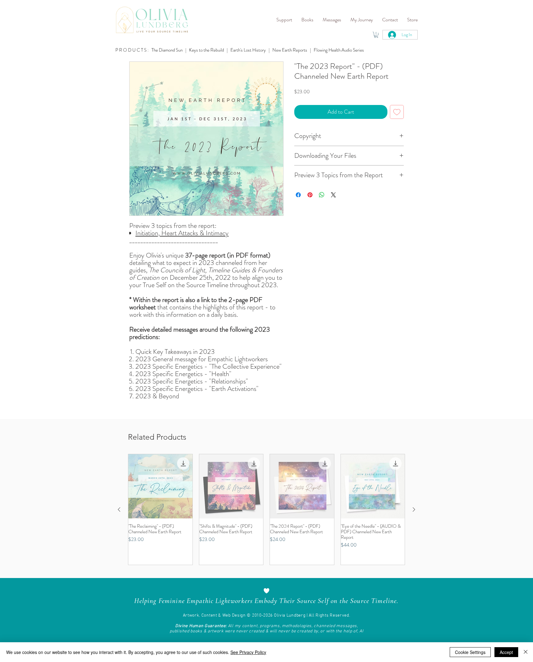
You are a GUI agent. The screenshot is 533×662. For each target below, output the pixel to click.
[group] (266, 509)
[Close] (525, 652)
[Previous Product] (119, 509)
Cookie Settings (470, 652)
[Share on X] (333, 195)
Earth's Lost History (248, 50)
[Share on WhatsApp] (321, 195)
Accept (506, 652)
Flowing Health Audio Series (339, 50)
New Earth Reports (289, 50)
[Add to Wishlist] (397, 112)
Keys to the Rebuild (207, 50)
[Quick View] (160, 486)
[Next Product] (414, 509)
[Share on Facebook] (298, 195)
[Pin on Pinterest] (310, 195)
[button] (284, 19)
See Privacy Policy (248, 652)
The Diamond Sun (167, 50)
